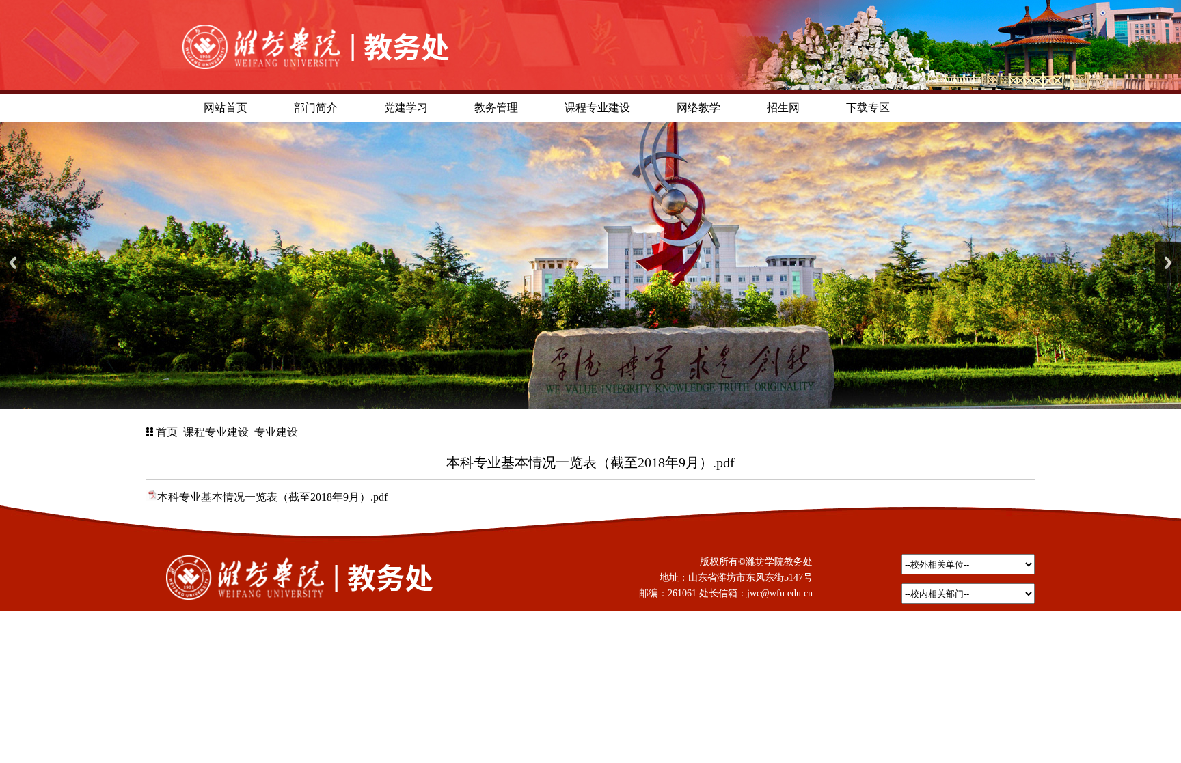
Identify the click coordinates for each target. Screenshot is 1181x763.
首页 (167, 432)
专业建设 (276, 432)
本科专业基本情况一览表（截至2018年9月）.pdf (272, 497)
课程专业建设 (216, 432)
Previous (13, 262)
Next (1168, 262)
